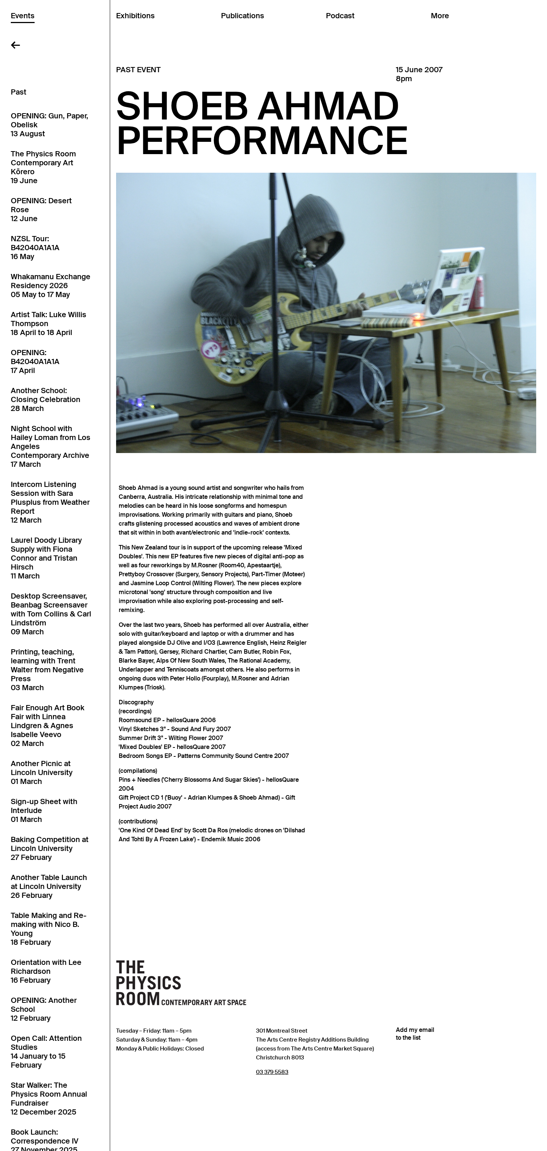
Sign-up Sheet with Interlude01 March (44, 810)
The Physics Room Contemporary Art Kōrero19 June (43, 167)
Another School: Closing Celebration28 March (45, 399)
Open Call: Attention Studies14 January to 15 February (46, 1051)
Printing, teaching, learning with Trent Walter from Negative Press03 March (47, 669)
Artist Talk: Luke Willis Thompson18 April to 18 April (48, 323)
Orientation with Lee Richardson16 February (46, 971)
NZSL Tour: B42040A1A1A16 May (35, 247)
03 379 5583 (272, 1072)
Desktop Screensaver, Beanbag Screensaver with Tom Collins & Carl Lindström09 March (51, 614)
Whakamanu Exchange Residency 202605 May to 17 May (50, 285)
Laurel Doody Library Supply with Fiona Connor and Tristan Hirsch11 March (46, 558)
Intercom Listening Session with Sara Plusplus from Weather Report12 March (50, 502)
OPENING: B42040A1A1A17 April (35, 361)
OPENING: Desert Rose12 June (41, 209)
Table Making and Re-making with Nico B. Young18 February (48, 929)
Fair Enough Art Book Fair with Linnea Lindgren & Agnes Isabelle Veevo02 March (47, 725)
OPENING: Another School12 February (44, 1009)
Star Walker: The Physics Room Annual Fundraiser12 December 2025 (49, 1098)
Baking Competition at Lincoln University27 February (50, 848)
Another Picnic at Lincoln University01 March (42, 772)
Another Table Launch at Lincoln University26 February (49, 886)
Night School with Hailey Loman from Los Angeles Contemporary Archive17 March (50, 446)
